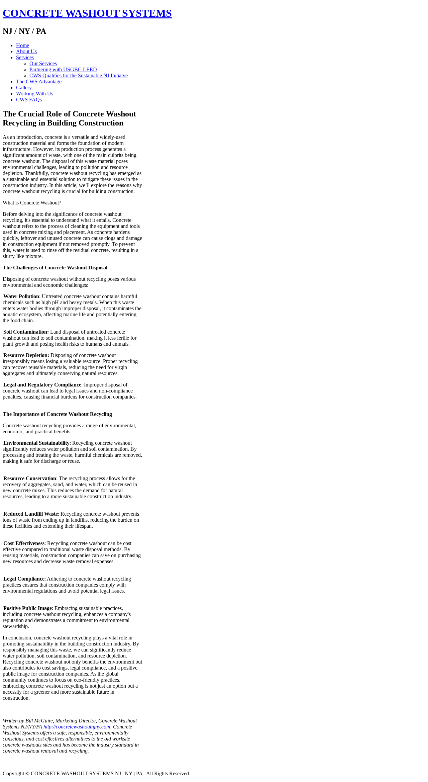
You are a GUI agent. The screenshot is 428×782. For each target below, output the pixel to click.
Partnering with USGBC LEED (63, 69)
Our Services (43, 63)
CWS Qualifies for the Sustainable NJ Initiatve (78, 75)
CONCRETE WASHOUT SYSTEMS (87, 13)
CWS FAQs (29, 99)
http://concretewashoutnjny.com (76, 726)
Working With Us (34, 93)
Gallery (24, 87)
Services (25, 57)
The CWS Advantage (39, 81)
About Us (26, 51)
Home (22, 45)
